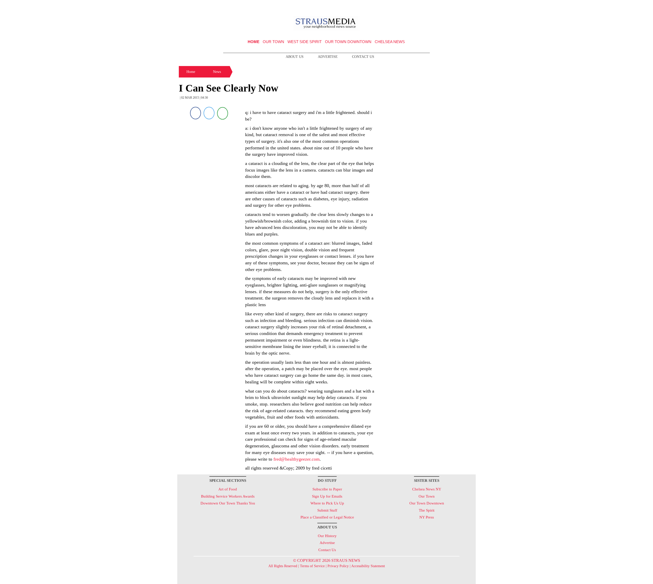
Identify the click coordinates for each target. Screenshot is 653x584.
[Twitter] (209, 113)
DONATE (461, 6)
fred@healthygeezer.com (296, 459)
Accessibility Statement (368, 566)
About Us (295, 57)
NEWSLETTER (432, 6)
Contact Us (363, 57)
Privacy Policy (338, 566)
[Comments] (222, 113)
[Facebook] (195, 113)
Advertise (328, 57)
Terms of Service (312, 566)
